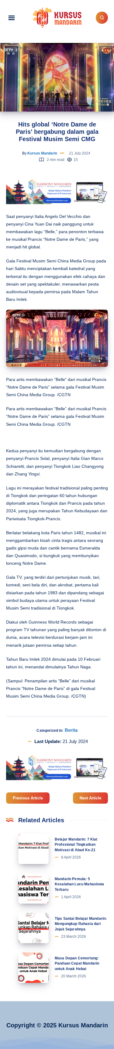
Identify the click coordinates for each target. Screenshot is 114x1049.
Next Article (90, 798)
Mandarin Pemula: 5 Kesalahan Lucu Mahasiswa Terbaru (79, 884)
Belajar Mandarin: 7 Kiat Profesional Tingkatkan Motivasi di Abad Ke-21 (76, 844)
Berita (71, 730)
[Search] (102, 18)
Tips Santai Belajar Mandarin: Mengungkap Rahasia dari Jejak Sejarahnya (81, 923)
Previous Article (28, 798)
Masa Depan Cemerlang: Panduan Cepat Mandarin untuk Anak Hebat (77, 963)
